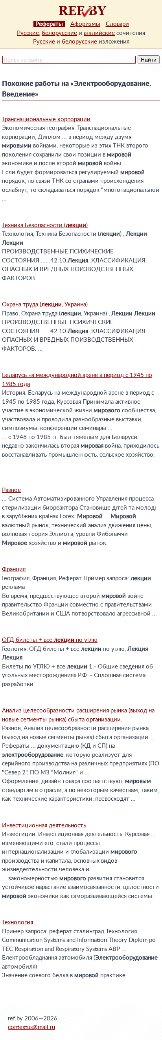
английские (99, 33)
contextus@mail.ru (31, 1027)
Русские (28, 33)
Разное (11, 490)
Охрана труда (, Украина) (45, 305)
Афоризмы (85, 24)
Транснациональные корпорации (46, 119)
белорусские (59, 33)
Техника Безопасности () (45, 225)
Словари (117, 24)
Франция (14, 569)
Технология (17, 922)
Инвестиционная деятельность (44, 826)
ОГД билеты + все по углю (50, 640)
